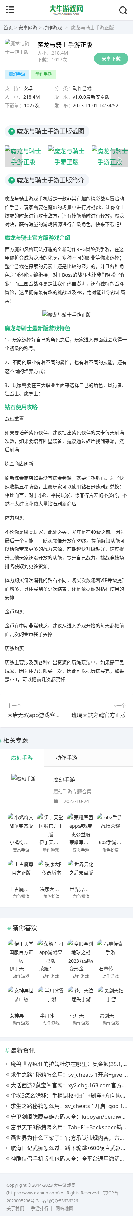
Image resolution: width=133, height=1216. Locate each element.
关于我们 (15, 1208)
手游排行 (40, 1208)
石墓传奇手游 (113, 968)
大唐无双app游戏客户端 (36, 715)
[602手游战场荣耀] (110, 825)
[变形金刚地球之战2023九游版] (80, 951)
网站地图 (64, 1208)
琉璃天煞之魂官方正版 (98, 715)
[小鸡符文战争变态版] (21, 825)
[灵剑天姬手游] (111, 998)
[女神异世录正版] (21, 998)
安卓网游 (28, 27)
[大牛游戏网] (66, 14)
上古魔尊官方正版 (29, 888)
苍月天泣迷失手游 (89, 1015)
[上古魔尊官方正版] (21, 872)
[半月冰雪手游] (51, 998)
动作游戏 (52, 27)
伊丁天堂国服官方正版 (63, 842)
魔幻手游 (17, 74)
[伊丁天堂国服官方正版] (50, 825)
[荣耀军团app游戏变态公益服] (80, 825)
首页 (8, 27)
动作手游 (43, 74)
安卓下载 (111, 58)
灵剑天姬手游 (114, 1015)
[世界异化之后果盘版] (81, 872)
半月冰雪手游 (54, 1015)
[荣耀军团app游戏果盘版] (50, 951)
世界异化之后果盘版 (91, 888)
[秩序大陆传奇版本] (51, 872)
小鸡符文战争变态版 (31, 842)
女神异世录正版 (26, 1015)
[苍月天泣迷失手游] (81, 998)
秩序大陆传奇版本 (59, 888)
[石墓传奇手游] (110, 951)
